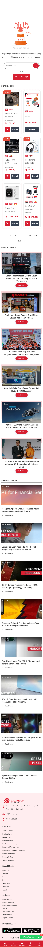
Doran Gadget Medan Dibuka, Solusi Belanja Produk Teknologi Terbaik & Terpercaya (21, 271)
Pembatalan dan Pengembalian (14, 850)
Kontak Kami (7, 834)
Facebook (6, 877)
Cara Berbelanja (8, 840)
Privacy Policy (7, 857)
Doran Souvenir (8, 902)
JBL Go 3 (28, 116)
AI (3, 486)
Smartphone (6, 524)
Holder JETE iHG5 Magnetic (11, 161)
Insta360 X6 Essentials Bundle (30, 209)
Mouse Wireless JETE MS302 (11, 115)
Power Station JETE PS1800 (11, 210)
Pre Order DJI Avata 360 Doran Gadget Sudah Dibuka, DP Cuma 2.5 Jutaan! (21, 418)
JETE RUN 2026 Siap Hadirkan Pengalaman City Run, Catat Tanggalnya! (21, 345)
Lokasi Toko (6, 837)
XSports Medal (7, 918)
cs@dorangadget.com (14, 814)
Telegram (6, 883)
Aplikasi (7, 486)
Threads (5, 873)
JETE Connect (7, 914)
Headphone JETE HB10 (30, 161)
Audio (4, 715)
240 (29, 235)
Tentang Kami (7, 831)
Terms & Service (8, 860)
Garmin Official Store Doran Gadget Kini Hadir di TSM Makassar (21, 381)
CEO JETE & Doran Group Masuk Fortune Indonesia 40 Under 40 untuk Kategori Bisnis (21, 456)
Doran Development (9, 905)
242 (19, 241)
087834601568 (11, 819)
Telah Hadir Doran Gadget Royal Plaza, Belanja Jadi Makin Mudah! (21, 308)
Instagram (6, 870)
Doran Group (7, 899)
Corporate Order (8, 854)
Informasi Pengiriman (10, 847)
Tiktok (4, 890)
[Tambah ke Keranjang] (7, 129)
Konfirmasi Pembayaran (11, 844)
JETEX (4, 908)
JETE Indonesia (8, 911)
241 (35, 235)
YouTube (5, 886)
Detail (15, 129)
